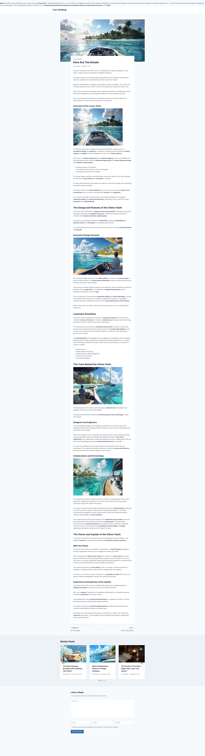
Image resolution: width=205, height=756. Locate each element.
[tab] (99, 680)
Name (73, 722)
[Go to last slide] (63, 662)
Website (117, 722)
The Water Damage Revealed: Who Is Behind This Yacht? (72, 668)
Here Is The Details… (127, 629)
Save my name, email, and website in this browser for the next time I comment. (95, 727)
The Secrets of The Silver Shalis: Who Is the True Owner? (131, 668)
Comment (75, 701)
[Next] (141, 662)
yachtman (77, 66)
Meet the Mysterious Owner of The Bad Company (100, 668)
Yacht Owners (77, 59)
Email (95, 722)
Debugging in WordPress (196, 3)
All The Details (75, 629)
